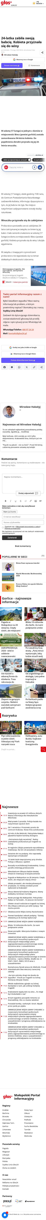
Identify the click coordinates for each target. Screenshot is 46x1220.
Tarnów (27, 1129)
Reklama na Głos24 (10, 1182)
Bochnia (5, 1113)
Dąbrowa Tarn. (8, 1123)
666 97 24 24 (28, 329)
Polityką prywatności (12, 528)
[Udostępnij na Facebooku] (4, 367)
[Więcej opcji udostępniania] (41, 367)
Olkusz (27, 1113)
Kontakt (5, 1189)
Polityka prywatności (10, 1186)
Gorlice (5, 1126)
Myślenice (6, 1136)
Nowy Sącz (28, 1110)
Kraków (5, 1110)
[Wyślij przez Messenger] (12, 367)
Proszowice (28, 1123)
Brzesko (5, 1116)
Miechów (6, 1133)
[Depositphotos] (30, 1201)
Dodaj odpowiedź (26, 493)
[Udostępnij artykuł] (42, 52)
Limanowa (6, 1129)
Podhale (27, 1120)
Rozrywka (9, 715)
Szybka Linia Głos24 (10, 1164)
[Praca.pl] (7, 1201)
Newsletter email (9, 1179)
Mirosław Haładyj (11, 55)
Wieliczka (28, 1136)
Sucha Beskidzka (31, 1126)
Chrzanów (6, 1120)
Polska (5, 1161)
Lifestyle (5, 1155)
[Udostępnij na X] (26, 367)
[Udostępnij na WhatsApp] (19, 367)
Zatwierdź (12, 537)
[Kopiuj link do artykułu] (34, 367)
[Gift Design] (7, 1206)
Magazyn (6, 1151)
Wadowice (28, 1133)
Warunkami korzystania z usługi (28, 527)
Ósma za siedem (9, 1168)
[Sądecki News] (19, 1201)
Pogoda (5, 1148)
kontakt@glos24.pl (17, 333)
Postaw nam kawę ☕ (11, 65)
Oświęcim (28, 1116)
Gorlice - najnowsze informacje (16, 600)
